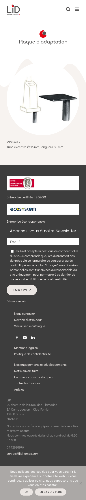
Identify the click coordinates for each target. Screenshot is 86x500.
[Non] (80, 483)
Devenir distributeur (28, 319)
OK (26, 492)
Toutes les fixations (27, 383)
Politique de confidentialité (48, 279)
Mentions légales (26, 347)
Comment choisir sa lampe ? (33, 377)
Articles (19, 389)
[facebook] (17, 337)
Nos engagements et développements (40, 364)
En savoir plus (50, 492)
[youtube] (25, 337)
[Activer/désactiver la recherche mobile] (68, 9)
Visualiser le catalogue (29, 326)
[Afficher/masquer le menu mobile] (77, 9)
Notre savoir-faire (26, 370)
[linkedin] (33, 337)
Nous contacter (24, 313)
